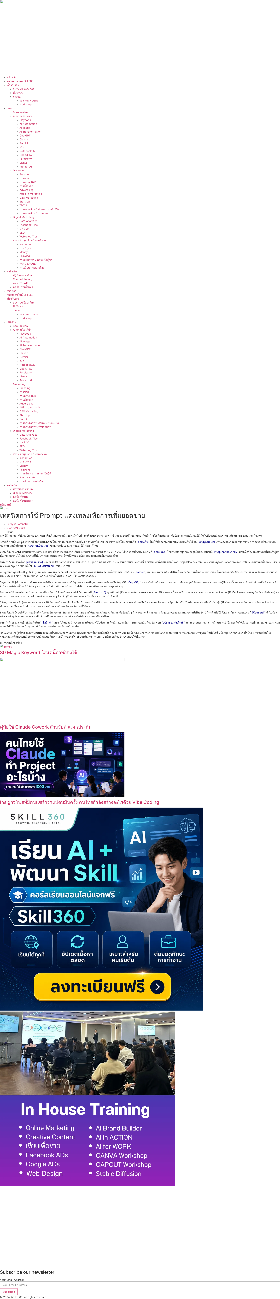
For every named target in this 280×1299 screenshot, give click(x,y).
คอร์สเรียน (12, 271)
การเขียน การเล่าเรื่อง (31, 267)
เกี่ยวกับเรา (12, 85)
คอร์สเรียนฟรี (20, 283)
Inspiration (25, 244)
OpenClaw (25, 155)
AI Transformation (30, 131)
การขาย (24, 178)
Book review (20, 112)
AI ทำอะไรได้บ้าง (23, 116)
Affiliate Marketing (30, 193)
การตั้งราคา (26, 186)
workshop (25, 104)
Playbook (25, 120)
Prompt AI (25, 166)
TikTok (23, 205)
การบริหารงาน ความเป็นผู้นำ (35, 259)
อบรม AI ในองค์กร (23, 88)
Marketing (19, 170)
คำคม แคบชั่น (27, 263)
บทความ (11, 108)
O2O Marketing (28, 197)
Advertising (26, 189)
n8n (21, 147)
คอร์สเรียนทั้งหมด (23, 287)
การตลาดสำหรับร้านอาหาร (35, 213)
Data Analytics (28, 221)
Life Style (25, 248)
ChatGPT (24, 135)
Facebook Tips (28, 224)
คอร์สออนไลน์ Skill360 (19, 81)
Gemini (23, 143)
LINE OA (24, 228)
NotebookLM (27, 151)
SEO (22, 232)
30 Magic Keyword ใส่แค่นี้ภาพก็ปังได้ (38, 652)
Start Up (24, 201)
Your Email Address (12, 1279)
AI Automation (28, 123)
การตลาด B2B (27, 182)
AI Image (24, 127)
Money (23, 252)
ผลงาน (17, 96)
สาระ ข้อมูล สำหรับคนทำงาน (30, 240)
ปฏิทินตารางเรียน (23, 275)
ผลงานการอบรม (28, 100)
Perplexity (25, 158)
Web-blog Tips (28, 236)
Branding (24, 174)
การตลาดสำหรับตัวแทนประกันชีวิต (39, 209)
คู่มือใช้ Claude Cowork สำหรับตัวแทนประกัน (46, 727)
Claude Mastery (22, 279)
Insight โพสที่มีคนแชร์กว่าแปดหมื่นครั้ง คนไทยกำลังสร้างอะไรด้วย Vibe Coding (79, 802)
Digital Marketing (23, 217)
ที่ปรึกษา (18, 92)
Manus (23, 162)
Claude (23, 139)
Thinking (24, 256)
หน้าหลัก (11, 77)
